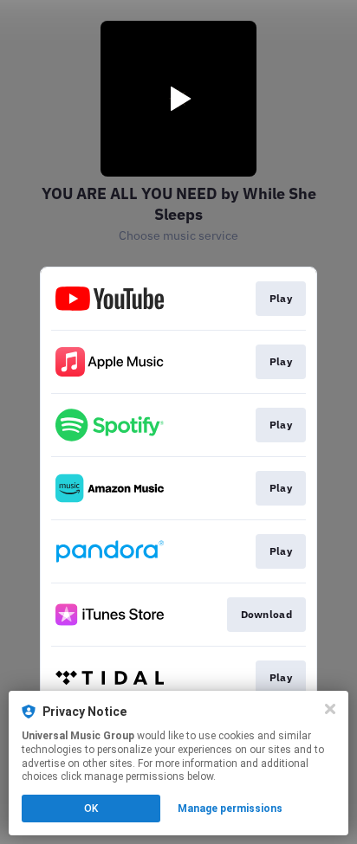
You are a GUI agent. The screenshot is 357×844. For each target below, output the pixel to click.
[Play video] (178, 98)
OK (91, 808)
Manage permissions (230, 808)
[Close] (330, 709)
